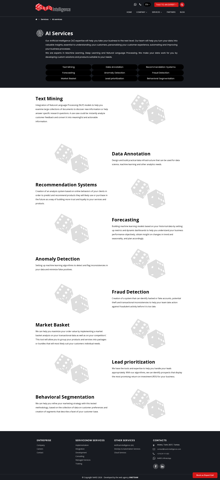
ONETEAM (133, 477)
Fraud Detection (160, 72)
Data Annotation (114, 67)
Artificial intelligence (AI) (124, 445)
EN (146, 4)
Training (78, 463)
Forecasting (68, 72)
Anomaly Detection (114, 72)
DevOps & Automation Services (127, 449)
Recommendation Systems (161, 67)
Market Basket (68, 78)
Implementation (82, 445)
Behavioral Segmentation (160, 78)
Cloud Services (120, 452)
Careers (40, 449)
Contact (40, 452)
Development (81, 452)
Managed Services (83, 460)
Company (41, 445)
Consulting (79, 456)
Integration (80, 449)
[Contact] (140, 4)
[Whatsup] (135, 4)
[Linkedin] (162, 466)
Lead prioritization (114, 78)
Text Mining (69, 67)
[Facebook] (155, 466)
